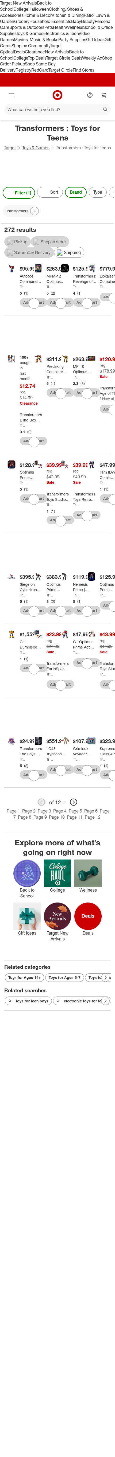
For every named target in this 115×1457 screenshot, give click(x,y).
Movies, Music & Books (36, 39)
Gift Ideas (95, 39)
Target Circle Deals (64, 58)
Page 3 (44, 811)
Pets (48, 27)
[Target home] (57, 95)
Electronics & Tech (61, 33)
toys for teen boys (32, 1001)
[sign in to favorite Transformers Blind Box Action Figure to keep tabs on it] (34, 442)
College (20, 9)
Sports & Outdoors (26, 27)
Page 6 (91, 811)
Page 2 (29, 811)
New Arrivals (57, 51)
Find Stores (83, 70)
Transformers (23, 286)
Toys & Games (29, 33)
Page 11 (75, 817)
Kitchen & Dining (68, 15)
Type (97, 192)
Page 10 (57, 817)
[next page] (73, 802)
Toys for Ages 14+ (24, 977)
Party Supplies (72, 39)
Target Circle (60, 70)
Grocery (21, 21)
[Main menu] (11, 95)
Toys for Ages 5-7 (64, 977)
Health (59, 27)
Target (10, 147)
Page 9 (40, 817)
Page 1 (13, 811)
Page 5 (75, 811)
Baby (76, 21)
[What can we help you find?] (57, 109)
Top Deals (37, 58)
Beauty (88, 21)
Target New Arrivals (18, 3)
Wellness (74, 27)
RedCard (39, 70)
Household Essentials (50, 21)
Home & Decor (38, 15)
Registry (23, 70)
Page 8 (24, 817)
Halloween (38, 9)
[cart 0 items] (104, 95)
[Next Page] (108, 193)
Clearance (35, 51)
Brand (76, 192)
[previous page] (41, 802)
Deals (19, 51)
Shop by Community (30, 45)
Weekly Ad (92, 58)
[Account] (90, 95)
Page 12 (93, 817)
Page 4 (60, 811)
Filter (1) (23, 193)
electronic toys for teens (86, 1001)
